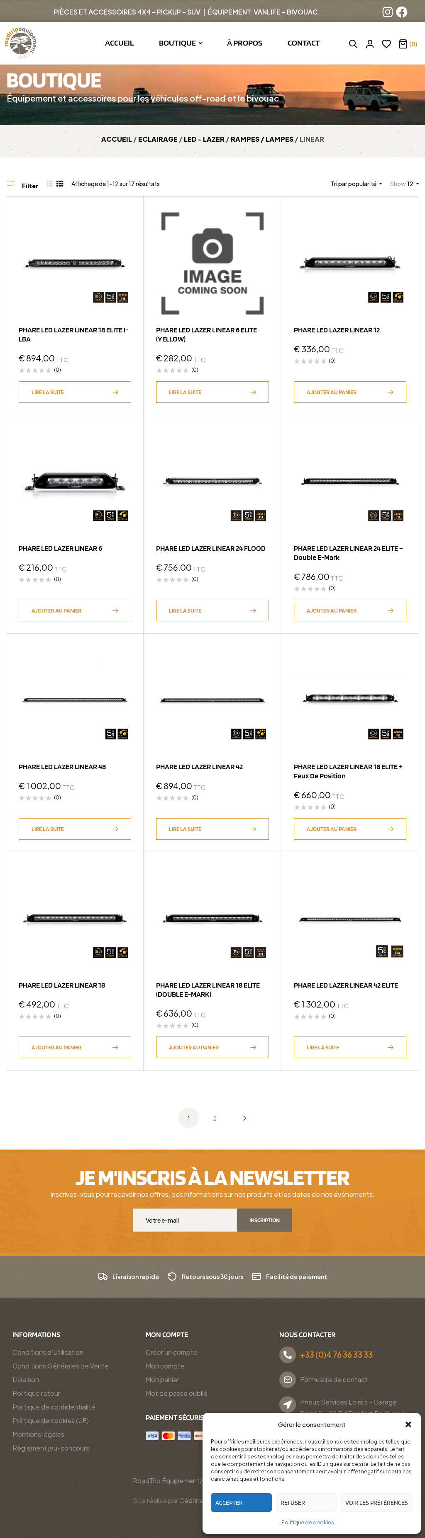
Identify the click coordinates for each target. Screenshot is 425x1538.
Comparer (120, 260)
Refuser (293, 1503)
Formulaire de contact (334, 1379)
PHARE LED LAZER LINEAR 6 (60, 548)
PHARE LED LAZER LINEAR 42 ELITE (346, 985)
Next (238, 1118)
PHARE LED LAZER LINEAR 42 (199, 766)
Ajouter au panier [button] (332, 392)
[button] (408, 1424)
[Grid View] (59, 183)
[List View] (49, 183)
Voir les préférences (376, 1503)
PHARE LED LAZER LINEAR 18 (62, 985)
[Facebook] (402, 12)
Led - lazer (204, 139)
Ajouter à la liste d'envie (120, 219)
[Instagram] (387, 12)
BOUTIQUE (53, 79)
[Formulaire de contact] (287, 1379)
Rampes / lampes (262, 139)
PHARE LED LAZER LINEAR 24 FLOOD (211, 548)
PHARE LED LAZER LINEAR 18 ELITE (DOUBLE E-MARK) (208, 989)
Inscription (264, 1220)
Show (398, 183)
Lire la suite (48, 392)
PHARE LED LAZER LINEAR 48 (62, 766)
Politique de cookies (307, 1522)
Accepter (229, 1503)
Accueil (116, 139)
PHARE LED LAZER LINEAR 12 (337, 329)
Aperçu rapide (120, 240)
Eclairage (158, 139)
